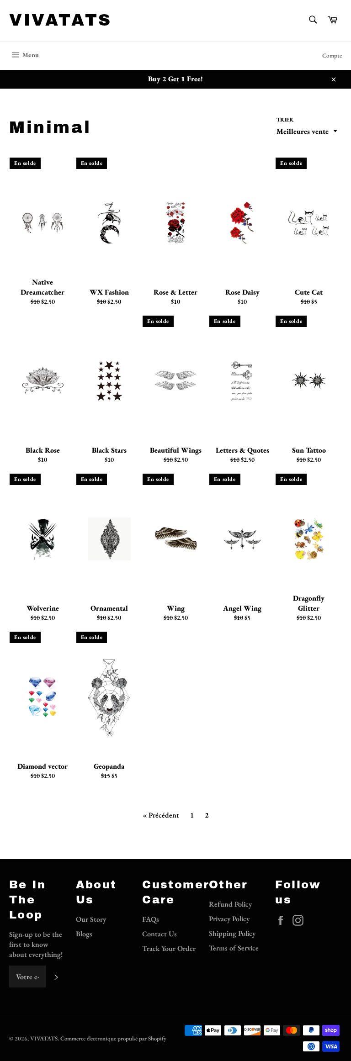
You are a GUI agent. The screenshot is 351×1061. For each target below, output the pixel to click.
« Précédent (161, 815)
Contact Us (159, 934)
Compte (332, 55)
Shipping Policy (232, 933)
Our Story (91, 919)
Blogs (84, 934)
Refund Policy (230, 904)
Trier (285, 119)
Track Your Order (169, 948)
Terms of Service (234, 948)
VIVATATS (60, 20)
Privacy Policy (229, 919)
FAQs (150, 919)
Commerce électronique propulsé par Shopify (113, 1038)
